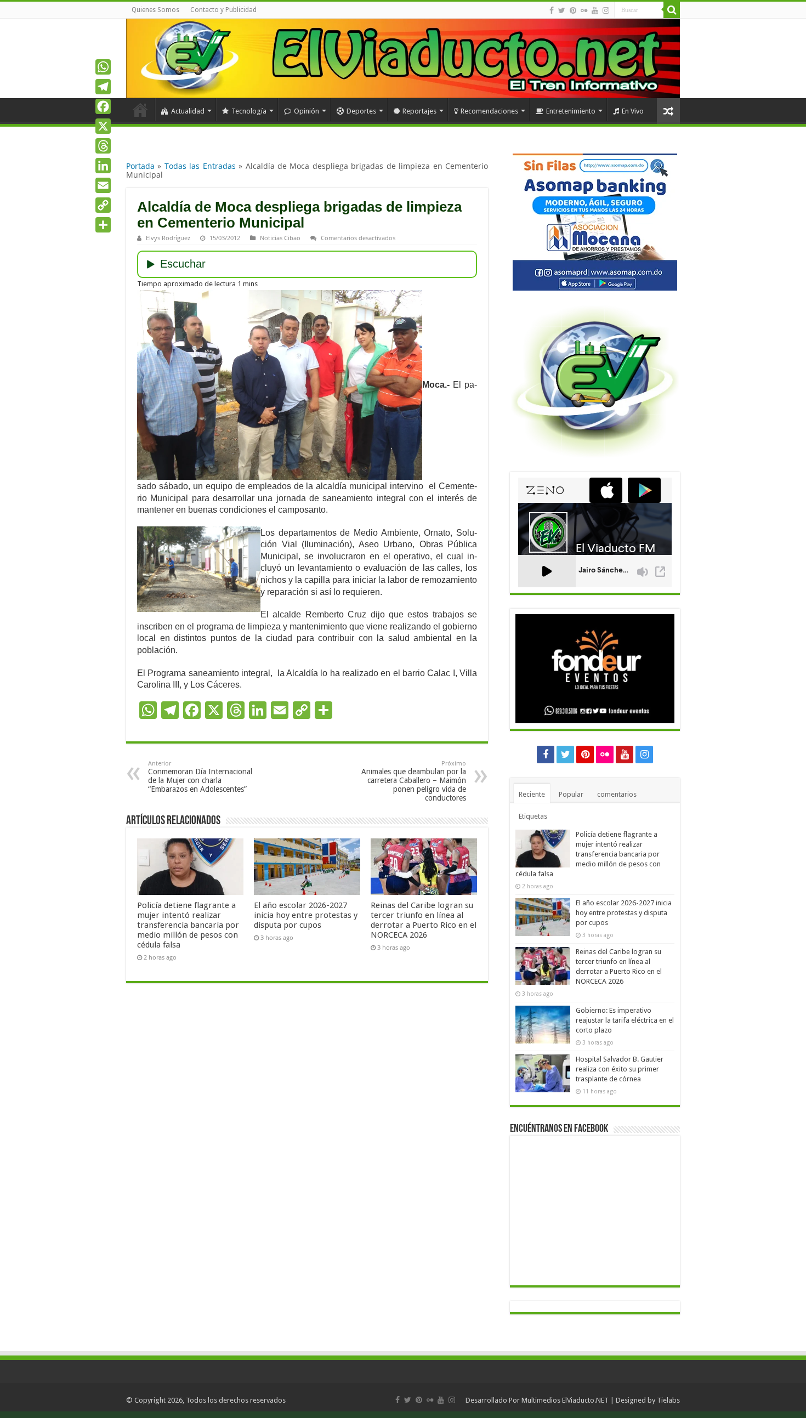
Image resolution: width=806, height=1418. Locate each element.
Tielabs (668, 1400)
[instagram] (605, 10)
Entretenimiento (570, 111)
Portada (140, 166)
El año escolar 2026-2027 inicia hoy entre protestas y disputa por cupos (305, 915)
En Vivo (633, 111)
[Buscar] (671, 10)
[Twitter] (561, 10)
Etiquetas (533, 816)
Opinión (306, 111)
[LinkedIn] (103, 165)
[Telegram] (103, 87)
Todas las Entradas (200, 166)
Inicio (140, 109)
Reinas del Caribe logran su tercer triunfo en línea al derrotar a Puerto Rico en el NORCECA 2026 (423, 920)
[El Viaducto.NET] (403, 58)
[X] (103, 126)
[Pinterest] (573, 10)
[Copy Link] (103, 205)
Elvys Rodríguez (168, 238)
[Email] (103, 185)
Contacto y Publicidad (223, 10)
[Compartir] (103, 225)
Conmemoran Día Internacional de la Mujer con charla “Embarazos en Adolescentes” (200, 776)
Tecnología (248, 111)
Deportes (361, 111)
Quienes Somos (155, 10)
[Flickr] (584, 10)
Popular (571, 794)
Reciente (532, 794)
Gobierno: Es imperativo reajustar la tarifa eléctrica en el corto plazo (625, 1020)
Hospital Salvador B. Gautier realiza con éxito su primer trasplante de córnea (619, 1069)
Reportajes (419, 111)
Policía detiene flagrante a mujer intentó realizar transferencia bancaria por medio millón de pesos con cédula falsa (188, 925)
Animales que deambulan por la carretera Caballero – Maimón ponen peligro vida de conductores (413, 781)
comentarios (617, 794)
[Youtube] (595, 10)
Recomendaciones (489, 111)
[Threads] (103, 146)
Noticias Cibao (280, 238)
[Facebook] (551, 10)
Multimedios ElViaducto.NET (565, 1400)
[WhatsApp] (103, 67)
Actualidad (188, 111)
